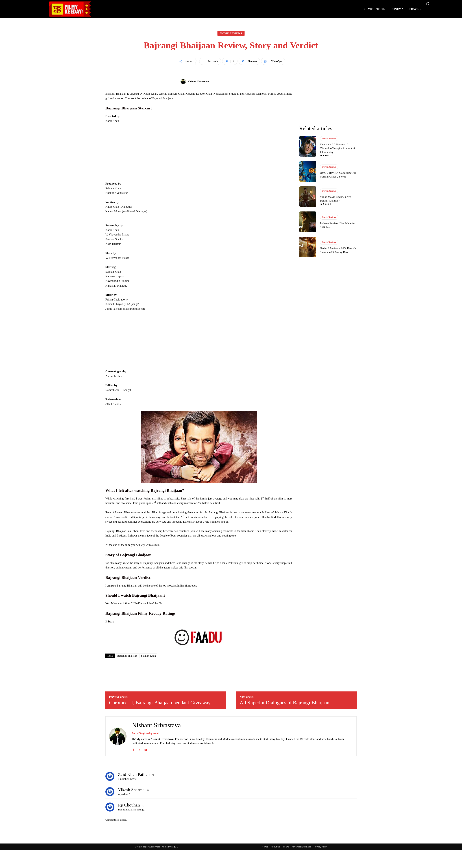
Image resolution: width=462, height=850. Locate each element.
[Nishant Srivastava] (183, 81)
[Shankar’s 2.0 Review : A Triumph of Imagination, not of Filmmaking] (307, 146)
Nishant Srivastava (198, 81)
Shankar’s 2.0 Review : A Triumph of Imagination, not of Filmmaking (337, 148)
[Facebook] (133, 749)
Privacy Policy (320, 846)
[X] (139, 749)
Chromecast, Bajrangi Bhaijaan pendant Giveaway (160, 702)
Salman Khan (148, 655)
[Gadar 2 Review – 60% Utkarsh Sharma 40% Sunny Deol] (307, 247)
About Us (275, 846)
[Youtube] (146, 749)
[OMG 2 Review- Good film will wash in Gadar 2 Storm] (307, 171)
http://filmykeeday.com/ (145, 733)
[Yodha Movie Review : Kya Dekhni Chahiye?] (307, 196)
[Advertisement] (198, 153)
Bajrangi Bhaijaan (127, 655)
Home (265, 846)
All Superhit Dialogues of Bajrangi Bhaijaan (284, 702)
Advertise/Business (301, 846)
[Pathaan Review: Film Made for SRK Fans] (307, 221)
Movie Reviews (231, 33)
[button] (427, 3)
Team (286, 846)
